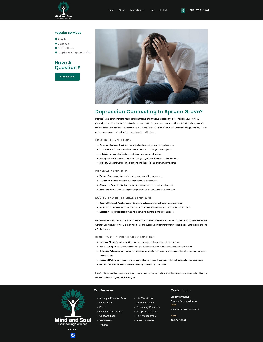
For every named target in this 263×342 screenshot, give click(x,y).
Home (110, 10)
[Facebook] (73, 335)
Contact (163, 10)
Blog (152, 10)
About (122, 10)
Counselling (135, 10)
